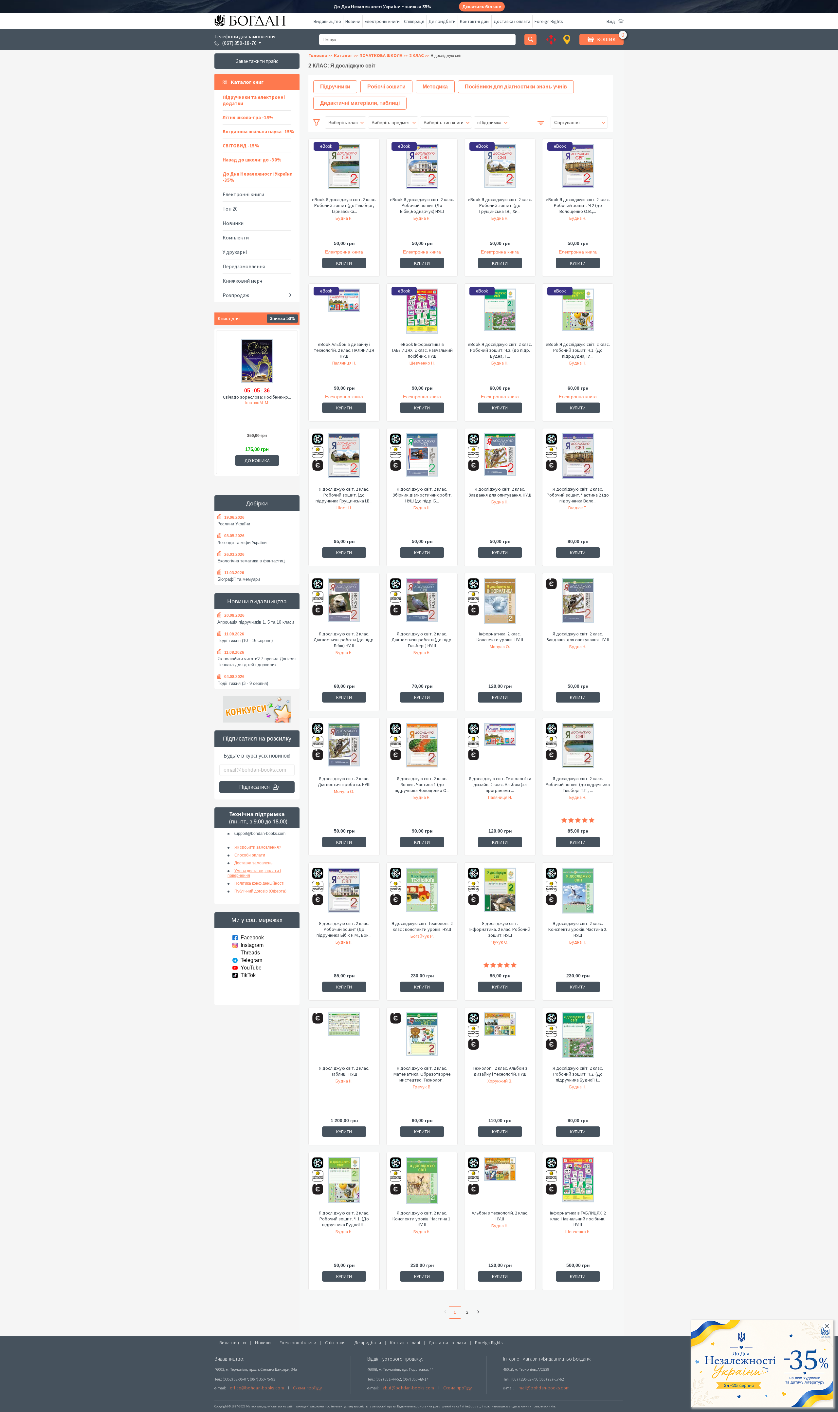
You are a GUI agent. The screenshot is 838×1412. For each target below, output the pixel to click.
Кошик (606, 39)
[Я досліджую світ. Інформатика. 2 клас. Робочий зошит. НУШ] (500, 894)
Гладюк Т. (577, 508)
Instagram (252, 945)
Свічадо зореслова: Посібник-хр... (257, 397)
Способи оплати (249, 855)
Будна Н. (344, 218)
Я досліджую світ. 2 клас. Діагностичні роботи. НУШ (344, 781)
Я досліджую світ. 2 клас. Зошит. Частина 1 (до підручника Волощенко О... (422, 784)
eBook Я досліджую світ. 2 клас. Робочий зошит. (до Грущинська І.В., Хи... (500, 205)
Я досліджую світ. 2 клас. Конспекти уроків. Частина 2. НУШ (577, 929)
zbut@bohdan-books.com (408, 1388)
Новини (352, 21)
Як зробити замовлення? (257, 847)
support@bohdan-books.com (259, 833)
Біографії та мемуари (238, 579)
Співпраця (414, 21)
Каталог (343, 55)
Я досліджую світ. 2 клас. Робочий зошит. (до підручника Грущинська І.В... (344, 495)
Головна (317, 55)
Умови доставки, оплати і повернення (254, 873)
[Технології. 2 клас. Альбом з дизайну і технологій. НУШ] (500, 1038)
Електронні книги (382, 21)
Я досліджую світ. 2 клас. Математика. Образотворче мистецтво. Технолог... (422, 1074)
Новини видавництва (257, 601)
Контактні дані (474, 21)
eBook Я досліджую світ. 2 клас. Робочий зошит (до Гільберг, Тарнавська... (344, 205)
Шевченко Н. (422, 363)
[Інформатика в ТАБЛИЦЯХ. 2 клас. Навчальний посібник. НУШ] (578, 1183)
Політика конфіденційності (259, 883)
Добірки (257, 503)
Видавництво (327, 21)
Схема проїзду (307, 1388)
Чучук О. (499, 942)
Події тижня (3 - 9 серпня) (242, 683)
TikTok (248, 975)
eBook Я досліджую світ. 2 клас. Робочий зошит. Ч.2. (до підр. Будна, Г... (500, 350)
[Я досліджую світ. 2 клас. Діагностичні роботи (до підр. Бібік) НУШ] (344, 604)
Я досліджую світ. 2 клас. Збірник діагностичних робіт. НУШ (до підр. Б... (422, 495)
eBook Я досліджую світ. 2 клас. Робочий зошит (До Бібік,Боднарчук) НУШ (422, 205)
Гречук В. (422, 1087)
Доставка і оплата (512, 21)
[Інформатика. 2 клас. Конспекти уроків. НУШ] (500, 604)
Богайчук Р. (422, 936)
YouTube (251, 967)
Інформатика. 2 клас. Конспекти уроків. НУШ (500, 637)
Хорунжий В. (499, 1081)
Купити (344, 263)
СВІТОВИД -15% (241, 145)
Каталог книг (247, 82)
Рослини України (233, 523)
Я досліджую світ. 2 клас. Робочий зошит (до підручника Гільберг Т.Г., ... (578, 784)
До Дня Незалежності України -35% (258, 177)
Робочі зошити (386, 86)
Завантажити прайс (257, 61)
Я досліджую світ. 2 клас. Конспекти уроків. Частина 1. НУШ (421, 1219)
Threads (250, 952)
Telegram (251, 960)
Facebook (252, 937)
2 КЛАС (416, 55)
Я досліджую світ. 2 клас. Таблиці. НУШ (344, 1071)
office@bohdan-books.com (257, 1388)
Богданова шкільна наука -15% (258, 131)
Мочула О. (500, 647)
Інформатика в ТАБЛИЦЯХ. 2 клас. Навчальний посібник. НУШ (578, 1219)
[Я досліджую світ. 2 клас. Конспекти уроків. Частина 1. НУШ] (422, 1183)
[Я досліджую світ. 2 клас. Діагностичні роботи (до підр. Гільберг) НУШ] (422, 604)
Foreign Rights (549, 21)
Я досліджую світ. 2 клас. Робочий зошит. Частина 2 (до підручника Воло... (578, 495)
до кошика (257, 460)
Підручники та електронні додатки (254, 100)
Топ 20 (230, 208)
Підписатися (254, 787)
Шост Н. (344, 508)
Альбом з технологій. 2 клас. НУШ (500, 1216)
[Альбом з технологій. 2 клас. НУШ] (500, 1183)
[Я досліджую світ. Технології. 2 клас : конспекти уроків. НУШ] (422, 894)
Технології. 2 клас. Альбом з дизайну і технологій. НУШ (500, 1071)
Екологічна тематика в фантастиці (251, 560)
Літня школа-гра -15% (248, 117)
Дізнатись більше (481, 6)
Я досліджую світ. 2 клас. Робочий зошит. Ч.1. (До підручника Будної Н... (344, 1219)
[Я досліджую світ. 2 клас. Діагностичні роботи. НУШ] (344, 749)
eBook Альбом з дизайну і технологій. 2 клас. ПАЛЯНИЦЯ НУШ (344, 350)
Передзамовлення (244, 266)
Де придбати (442, 21)
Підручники (335, 86)
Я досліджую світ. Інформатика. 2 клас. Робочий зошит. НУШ (499, 929)
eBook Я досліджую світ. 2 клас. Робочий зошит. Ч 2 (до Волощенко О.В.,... (578, 205)
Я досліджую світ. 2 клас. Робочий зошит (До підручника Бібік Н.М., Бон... (344, 929)
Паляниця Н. (344, 363)
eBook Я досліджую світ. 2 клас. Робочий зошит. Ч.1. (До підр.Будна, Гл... (578, 350)
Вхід (611, 21)
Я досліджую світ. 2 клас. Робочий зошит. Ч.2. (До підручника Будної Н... (578, 1074)
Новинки (233, 223)
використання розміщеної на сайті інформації (446, 1406)
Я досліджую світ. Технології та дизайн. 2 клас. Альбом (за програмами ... (500, 784)
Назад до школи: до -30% (252, 160)
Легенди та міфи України (241, 542)
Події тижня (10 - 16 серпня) (245, 640)
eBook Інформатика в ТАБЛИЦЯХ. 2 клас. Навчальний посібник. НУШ (422, 350)
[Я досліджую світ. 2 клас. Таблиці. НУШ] (344, 1038)
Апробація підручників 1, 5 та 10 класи (255, 622)
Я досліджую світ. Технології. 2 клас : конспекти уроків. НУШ (422, 926)
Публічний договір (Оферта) (260, 891)
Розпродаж (236, 295)
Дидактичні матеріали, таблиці (360, 103)
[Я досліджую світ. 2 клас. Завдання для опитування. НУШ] (500, 459)
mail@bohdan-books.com (544, 1388)
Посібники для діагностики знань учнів (516, 86)
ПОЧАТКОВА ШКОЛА (380, 55)
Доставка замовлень (253, 863)
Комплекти (236, 237)
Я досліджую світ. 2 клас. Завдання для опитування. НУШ (499, 492)
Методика (435, 86)
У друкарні (235, 252)
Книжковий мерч (242, 280)
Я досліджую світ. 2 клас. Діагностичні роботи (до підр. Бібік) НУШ (344, 640)
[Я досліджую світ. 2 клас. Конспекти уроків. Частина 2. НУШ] (578, 894)
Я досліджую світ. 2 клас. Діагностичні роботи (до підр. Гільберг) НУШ (422, 640)
